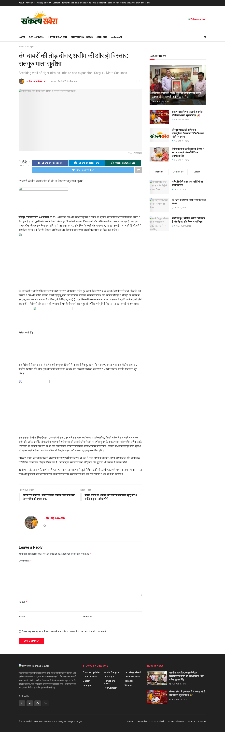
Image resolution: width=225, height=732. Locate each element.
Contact (56, 3)
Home (22, 37)
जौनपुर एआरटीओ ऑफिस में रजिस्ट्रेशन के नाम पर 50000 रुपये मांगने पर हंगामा (188, 133)
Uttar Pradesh (57, 37)
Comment (25, 560)
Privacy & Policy (44, 3)
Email (23, 616)
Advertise (30, 3)
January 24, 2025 (58, 81)
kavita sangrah (112, 672)
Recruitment (110, 687)
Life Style (109, 676)
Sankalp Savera (36, 81)
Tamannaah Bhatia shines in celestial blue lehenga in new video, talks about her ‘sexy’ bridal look (106, 3)
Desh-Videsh (36, 37)
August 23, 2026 (181, 120)
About (21, 3)
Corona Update (91, 672)
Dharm (86, 681)
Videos (128, 685)
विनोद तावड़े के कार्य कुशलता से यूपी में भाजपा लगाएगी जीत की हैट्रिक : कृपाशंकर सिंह (188, 152)
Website (87, 616)
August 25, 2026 (161, 101)
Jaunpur (101, 37)
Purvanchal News (81, 37)
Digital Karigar (75, 721)
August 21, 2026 (181, 141)
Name (23, 601)
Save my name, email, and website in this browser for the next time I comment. (64, 631)
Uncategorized (133, 672)
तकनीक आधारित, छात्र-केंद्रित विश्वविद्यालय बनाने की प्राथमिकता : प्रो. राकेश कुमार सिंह (186, 676)
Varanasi (116, 37)
